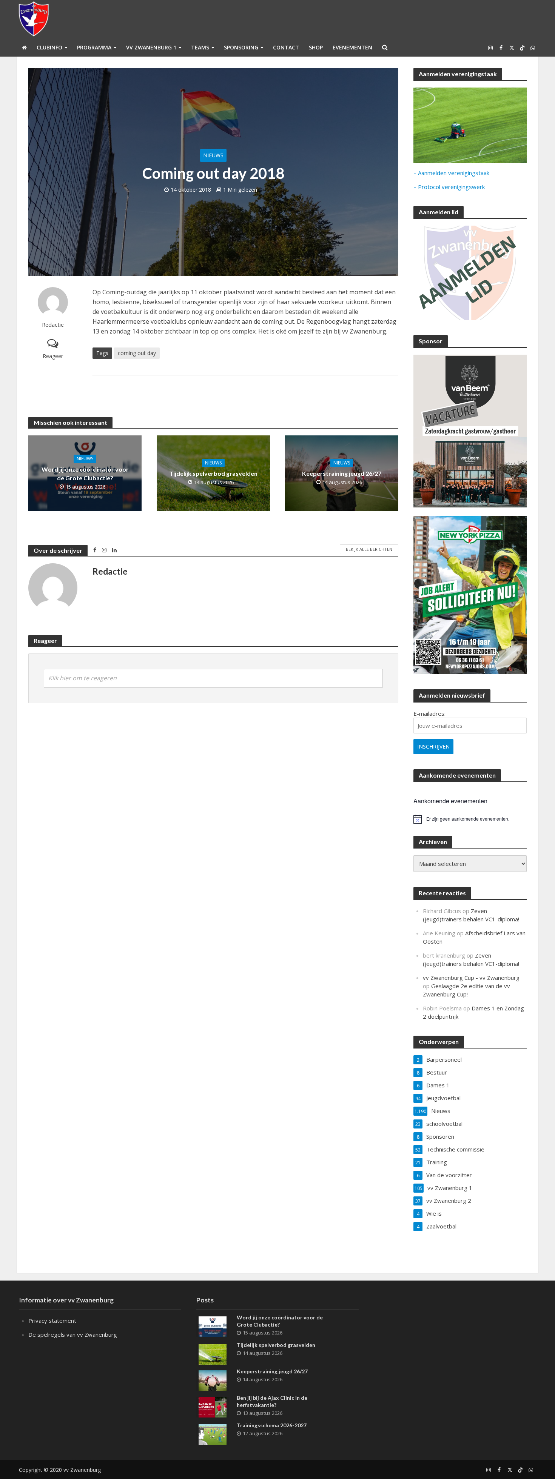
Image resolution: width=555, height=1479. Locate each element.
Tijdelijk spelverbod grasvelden (213, 473)
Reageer (53, 356)
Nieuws (213, 155)
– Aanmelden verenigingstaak (451, 173)
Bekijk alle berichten (369, 549)
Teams (200, 47)
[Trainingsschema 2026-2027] (213, 1433)
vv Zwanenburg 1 (151, 47)
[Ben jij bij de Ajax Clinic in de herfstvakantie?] (213, 1406)
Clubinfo (49, 47)
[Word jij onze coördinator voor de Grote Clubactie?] (213, 1326)
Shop (316, 47)
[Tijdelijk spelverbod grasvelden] (213, 1353)
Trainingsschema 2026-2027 (272, 1425)
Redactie (53, 324)
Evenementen (352, 47)
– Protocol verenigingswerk (449, 187)
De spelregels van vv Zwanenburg (72, 1334)
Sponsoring (241, 47)
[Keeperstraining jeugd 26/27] (213, 1380)
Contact (286, 47)
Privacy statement (52, 1320)
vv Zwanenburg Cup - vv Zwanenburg (471, 977)
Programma (94, 47)
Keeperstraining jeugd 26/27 (341, 473)
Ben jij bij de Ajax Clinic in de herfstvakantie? (272, 1401)
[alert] (470, 819)
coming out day (137, 353)
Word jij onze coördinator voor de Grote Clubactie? (85, 473)
